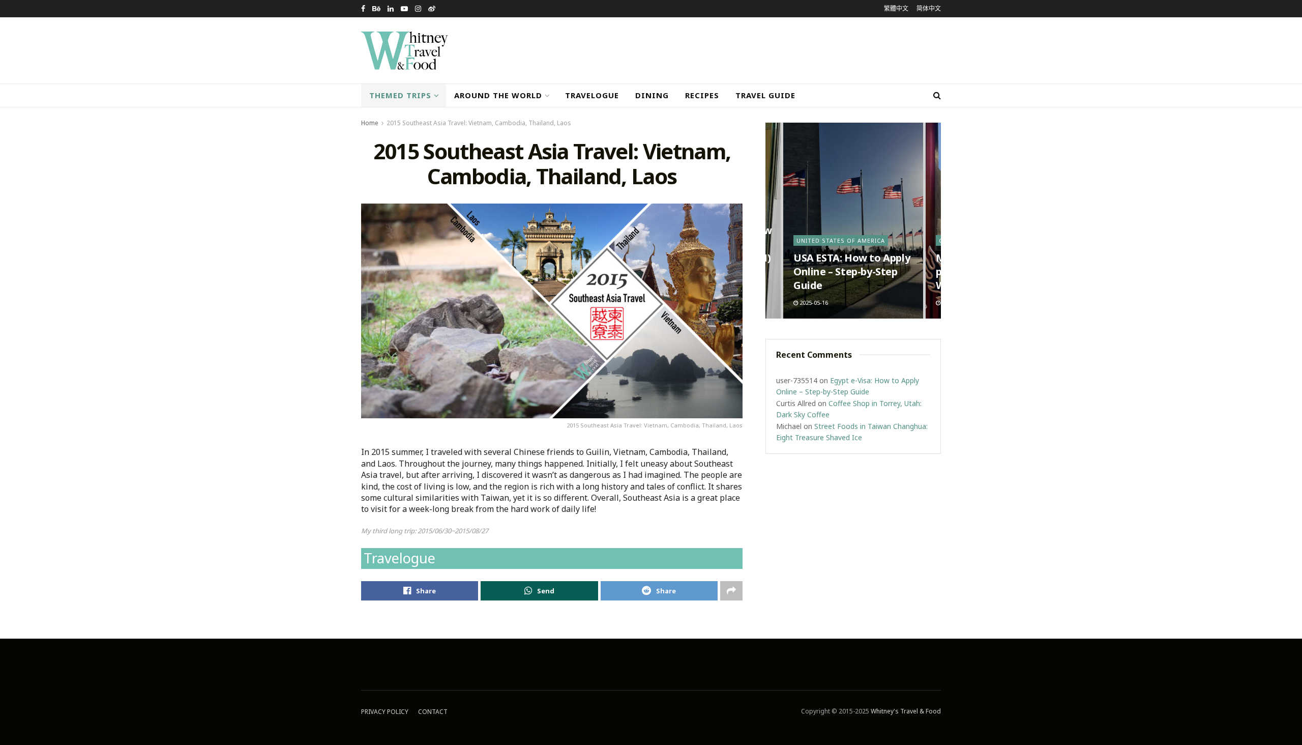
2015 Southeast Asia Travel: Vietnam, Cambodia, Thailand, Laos (479, 123)
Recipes (702, 95)
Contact (433, 711)
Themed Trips (400, 95)
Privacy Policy (384, 711)
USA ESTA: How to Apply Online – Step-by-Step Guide (851, 271)
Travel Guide (765, 95)
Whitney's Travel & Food (906, 711)
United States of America (840, 240)
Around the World (498, 95)
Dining (652, 95)
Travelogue (592, 95)
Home (369, 123)
